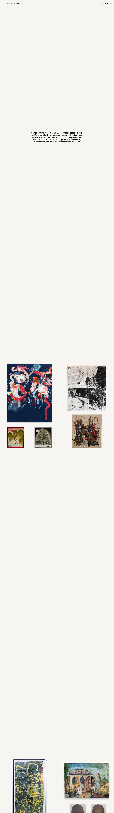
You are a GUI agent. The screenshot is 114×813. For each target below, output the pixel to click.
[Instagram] (103, 3)
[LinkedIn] (105, 3)
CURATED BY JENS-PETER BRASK (14, 3)
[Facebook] (107, 3)
